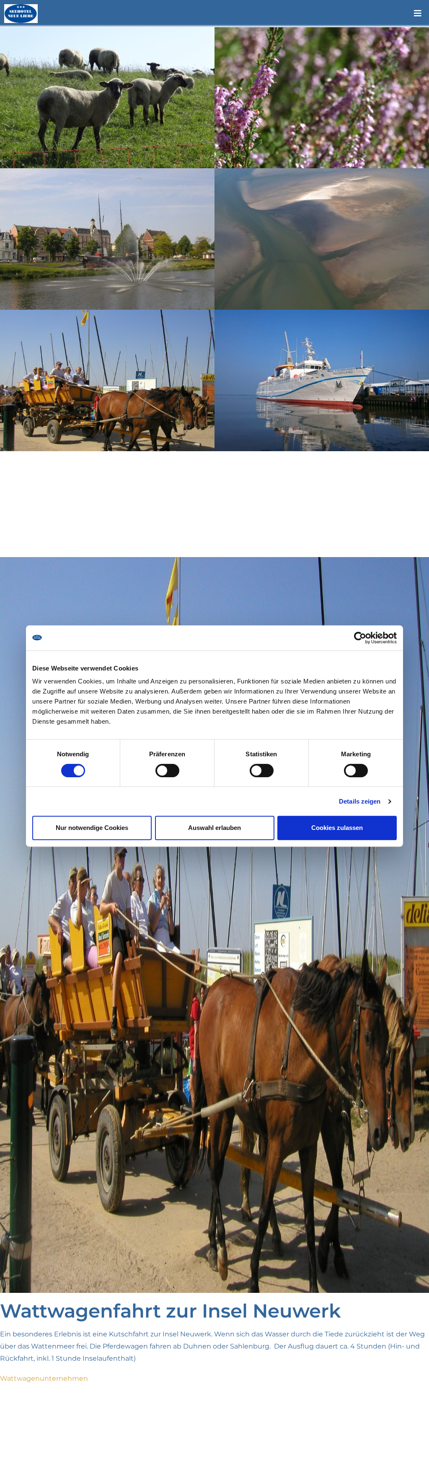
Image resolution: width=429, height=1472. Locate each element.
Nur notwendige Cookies (92, 827)
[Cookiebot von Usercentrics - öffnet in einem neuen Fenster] (360, 638)
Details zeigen (359, 801)
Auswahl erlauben (214, 827)
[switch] (167, 770)
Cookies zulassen (337, 827)
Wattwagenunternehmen (44, 1378)
